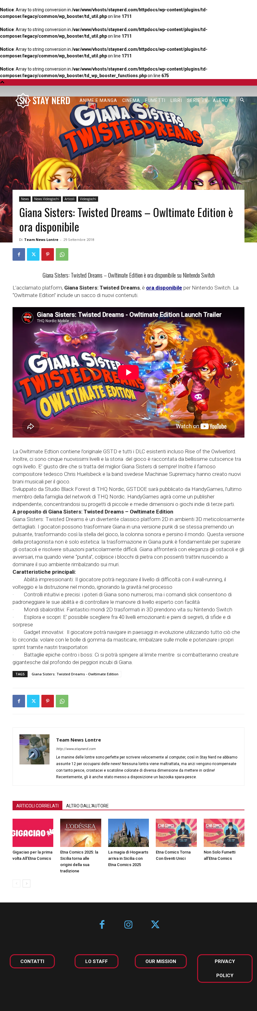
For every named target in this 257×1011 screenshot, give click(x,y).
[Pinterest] (47, 254)
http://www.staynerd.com (76, 749)
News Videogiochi (46, 199)
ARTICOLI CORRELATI (37, 805)
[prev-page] (16, 883)
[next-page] (26, 883)
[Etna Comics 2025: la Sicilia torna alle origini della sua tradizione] (80, 833)
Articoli (70, 199)
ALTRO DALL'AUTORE (87, 805)
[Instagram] (128, 925)
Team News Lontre (41, 239)
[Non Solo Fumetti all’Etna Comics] (224, 833)
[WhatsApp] (62, 254)
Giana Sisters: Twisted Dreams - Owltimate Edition (75, 674)
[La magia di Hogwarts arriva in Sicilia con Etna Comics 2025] (128, 833)
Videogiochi (88, 199)
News (25, 199)
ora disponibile (164, 288)
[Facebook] (19, 254)
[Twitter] (33, 254)
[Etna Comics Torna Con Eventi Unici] (176, 833)
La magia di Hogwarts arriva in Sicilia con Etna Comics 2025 (128, 858)
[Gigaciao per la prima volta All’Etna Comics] (33, 833)
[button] (242, 100)
